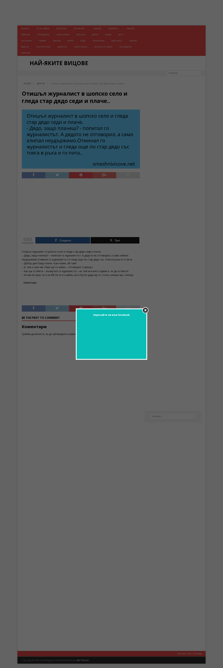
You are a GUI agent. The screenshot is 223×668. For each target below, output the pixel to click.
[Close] (145, 310)
